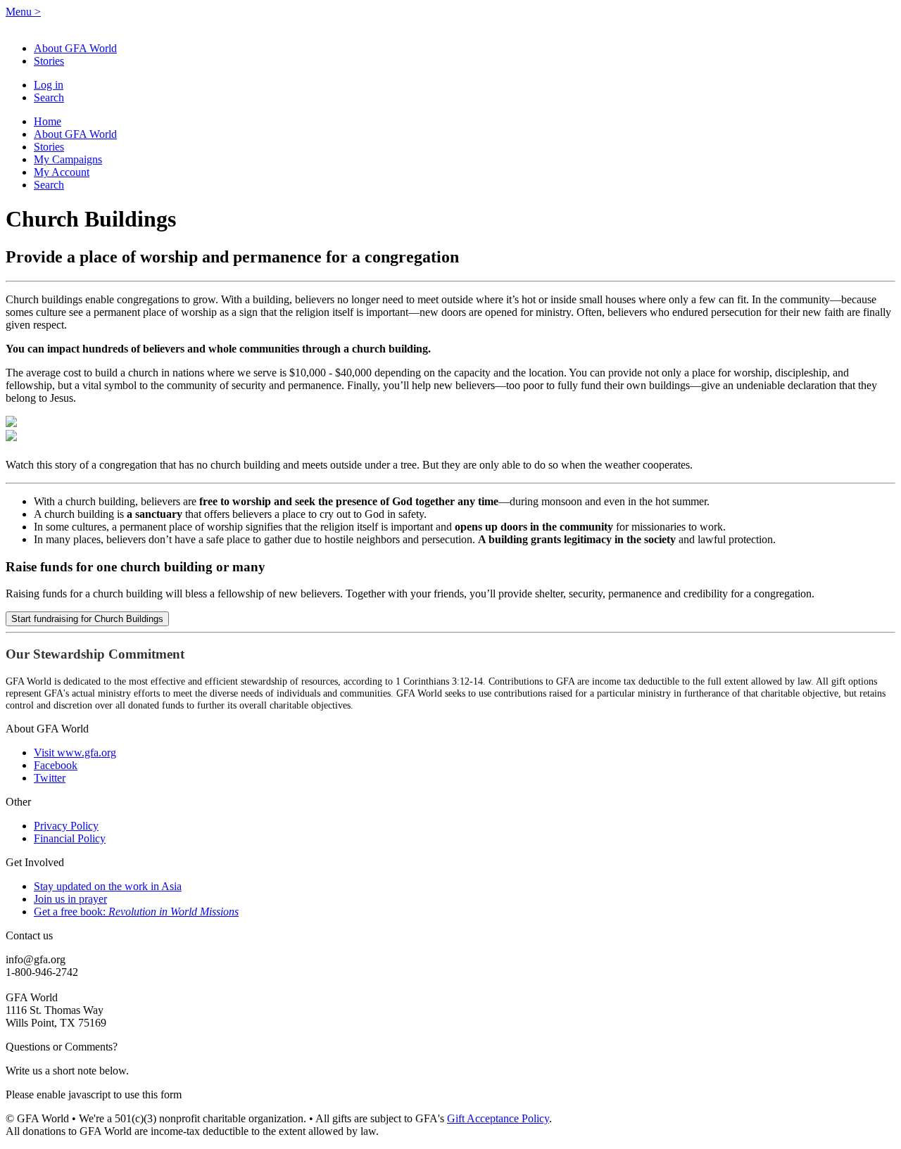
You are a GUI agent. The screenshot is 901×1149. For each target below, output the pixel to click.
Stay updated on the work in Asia (108, 886)
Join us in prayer (70, 899)
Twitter (49, 778)
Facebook (55, 765)
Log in (48, 85)
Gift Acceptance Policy (498, 1118)
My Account (61, 172)
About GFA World (75, 48)
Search (49, 97)
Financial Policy (70, 838)
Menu (23, 12)
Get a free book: (136, 912)
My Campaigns (68, 159)
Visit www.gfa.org (75, 752)
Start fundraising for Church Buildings (87, 619)
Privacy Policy (66, 826)
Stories (49, 61)
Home (47, 121)
